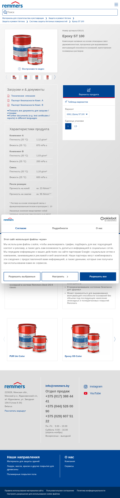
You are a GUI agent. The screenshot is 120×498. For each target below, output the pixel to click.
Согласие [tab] (20, 228)
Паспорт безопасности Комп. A (27, 100)
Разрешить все (98, 276)
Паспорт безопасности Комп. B (27, 105)
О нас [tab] (99, 228)
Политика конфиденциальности (91, 491)
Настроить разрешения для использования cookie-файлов (33, 494)
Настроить (58, 276)
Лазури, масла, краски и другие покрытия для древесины (30, 468)
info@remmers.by (57, 385)
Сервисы (69, 466)
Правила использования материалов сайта (24, 491)
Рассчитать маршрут (15, 411)
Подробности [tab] (60, 228)
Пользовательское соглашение (60, 491)
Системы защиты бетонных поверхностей (48, 21)
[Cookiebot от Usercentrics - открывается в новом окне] (102, 219)
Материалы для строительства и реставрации (23, 18)
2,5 (76, 126)
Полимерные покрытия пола (21, 474)
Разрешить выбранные (22, 276)
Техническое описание (23, 96)
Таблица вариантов (77, 102)
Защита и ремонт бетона (60, 18)
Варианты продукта (89, 94)
